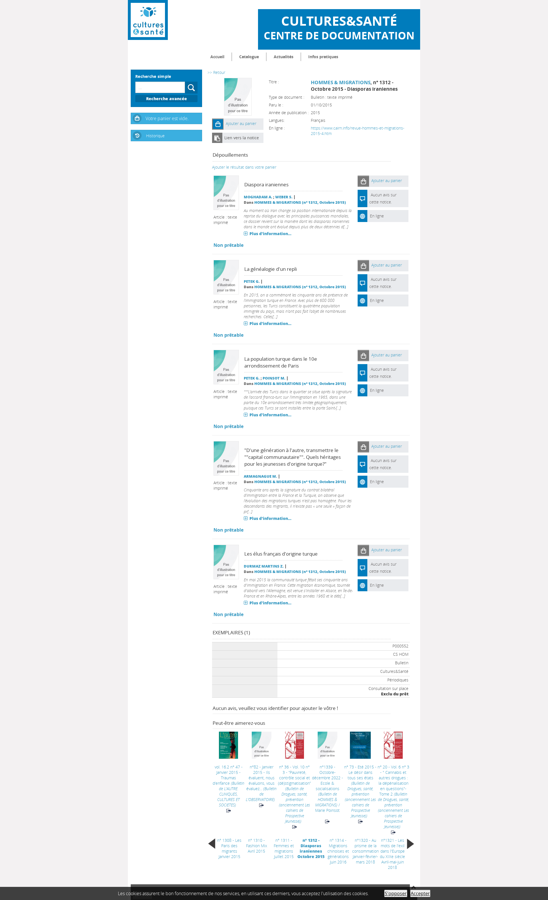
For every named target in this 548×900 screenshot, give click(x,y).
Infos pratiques (323, 56)
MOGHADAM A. (258, 197)
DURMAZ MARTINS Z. (264, 566)
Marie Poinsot (327, 810)
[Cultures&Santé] (148, 20)
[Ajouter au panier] (217, 124)
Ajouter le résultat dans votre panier (244, 167)
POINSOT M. (274, 378)
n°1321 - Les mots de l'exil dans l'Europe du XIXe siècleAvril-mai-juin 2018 (392, 854)
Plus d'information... (270, 233)
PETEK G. (252, 281)
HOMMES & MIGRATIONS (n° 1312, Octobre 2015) (300, 202)
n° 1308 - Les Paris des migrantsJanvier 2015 (229, 848)
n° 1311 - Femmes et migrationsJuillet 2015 (284, 848)
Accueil (217, 56)
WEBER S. (284, 197)
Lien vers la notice (241, 137)
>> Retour (216, 72)
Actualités (283, 56)
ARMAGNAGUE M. (260, 476)
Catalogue (249, 56)
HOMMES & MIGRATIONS (340, 82)
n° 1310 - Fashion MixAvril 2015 (256, 846)
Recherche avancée (166, 98)
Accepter (420, 893)
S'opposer (396, 893)
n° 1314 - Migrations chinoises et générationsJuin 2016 (338, 851)
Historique (155, 135)
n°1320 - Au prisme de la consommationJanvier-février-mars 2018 (365, 851)
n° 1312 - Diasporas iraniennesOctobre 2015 (311, 848)
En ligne (377, 216)
